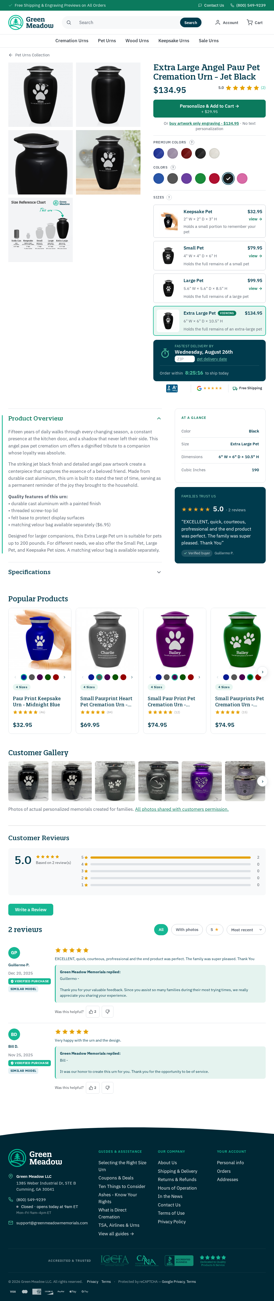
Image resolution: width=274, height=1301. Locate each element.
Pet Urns (107, 41)
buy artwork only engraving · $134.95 (204, 123)
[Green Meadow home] (30, 22)
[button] (24, 677)
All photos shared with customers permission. (182, 809)
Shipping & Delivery (177, 1171)
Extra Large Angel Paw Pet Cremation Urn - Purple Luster (186, 178)
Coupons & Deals (116, 1178)
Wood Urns (137, 41)
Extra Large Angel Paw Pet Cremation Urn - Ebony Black (200, 153)
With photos (187, 929)
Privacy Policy (172, 1222)
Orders (224, 1171)
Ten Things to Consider (121, 1186)
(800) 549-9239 (31, 1199)
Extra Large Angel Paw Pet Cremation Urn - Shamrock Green (200, 178)
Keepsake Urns (173, 41)
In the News (170, 1196)
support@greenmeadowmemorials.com (52, 1222)
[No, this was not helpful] (107, 1012)
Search (190, 22)
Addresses (227, 1179)
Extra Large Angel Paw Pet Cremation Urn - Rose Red (186, 153)
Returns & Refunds (177, 1179)
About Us (167, 1163)
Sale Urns (209, 41)
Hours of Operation (177, 1188)
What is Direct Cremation (112, 1213)
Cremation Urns (71, 41)
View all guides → (116, 1234)
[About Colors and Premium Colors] (191, 142)
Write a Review (31, 910)
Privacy (92, 1281)
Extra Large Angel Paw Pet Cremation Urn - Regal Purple (172, 153)
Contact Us (169, 1205)
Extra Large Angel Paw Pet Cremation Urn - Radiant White (214, 153)
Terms (106, 1281)
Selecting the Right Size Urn (122, 1166)
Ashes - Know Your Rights (117, 1198)
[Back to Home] (10, 55)
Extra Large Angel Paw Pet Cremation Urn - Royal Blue (158, 153)
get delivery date (212, 358)
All (161, 929)
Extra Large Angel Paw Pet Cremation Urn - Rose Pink (242, 178)
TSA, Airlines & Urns (118, 1225)
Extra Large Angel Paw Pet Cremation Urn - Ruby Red (214, 178)
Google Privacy (173, 1281)
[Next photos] (262, 781)
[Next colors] (64, 677)
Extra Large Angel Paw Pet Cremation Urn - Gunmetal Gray (172, 178)
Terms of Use (171, 1213)
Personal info (230, 1163)
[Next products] (262, 671)
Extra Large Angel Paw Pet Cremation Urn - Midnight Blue (158, 178)
